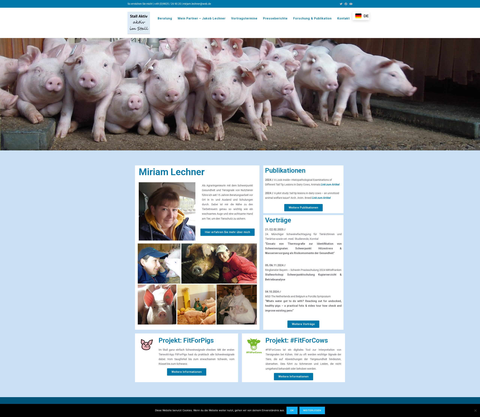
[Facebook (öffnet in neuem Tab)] (346, 4)
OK (292, 410)
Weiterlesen (312, 410)
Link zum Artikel (330, 184)
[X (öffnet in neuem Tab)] (341, 4)
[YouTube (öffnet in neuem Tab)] (350, 4)
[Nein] (475, 410)
